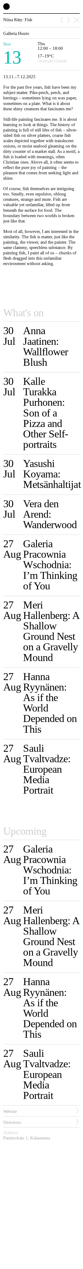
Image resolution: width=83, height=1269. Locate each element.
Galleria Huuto (16, 33)
